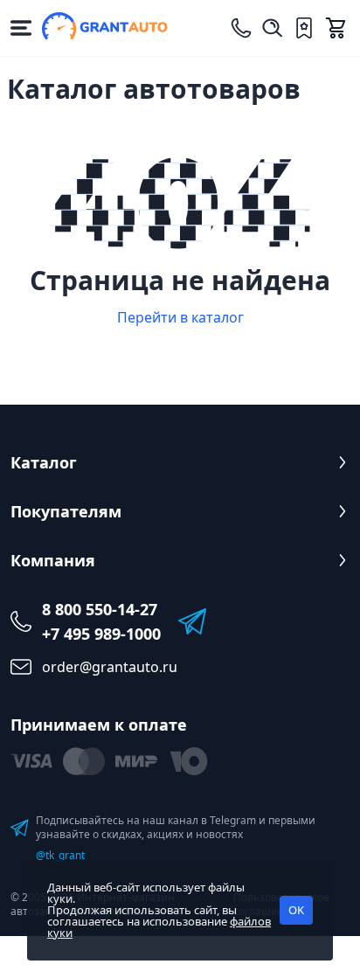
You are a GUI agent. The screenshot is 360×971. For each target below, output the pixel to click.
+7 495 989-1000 (101, 633)
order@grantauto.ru (109, 666)
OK (296, 910)
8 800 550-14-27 (99, 609)
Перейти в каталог (180, 317)
